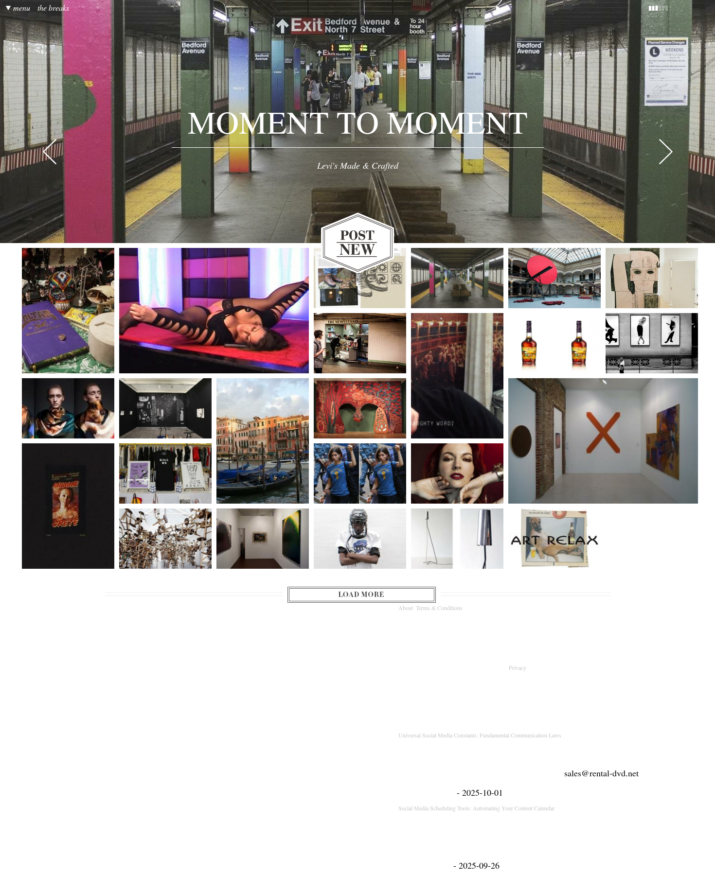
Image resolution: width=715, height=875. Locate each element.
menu (21, 8)
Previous (49, 152)
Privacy (518, 667)
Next (665, 152)
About (405, 608)
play (498, 8)
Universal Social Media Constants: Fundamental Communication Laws (479, 735)
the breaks (53, 8)
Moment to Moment (358, 121)
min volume (645, 8)
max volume (680, 8)
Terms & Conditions (439, 608)
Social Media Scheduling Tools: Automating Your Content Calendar (476, 808)
